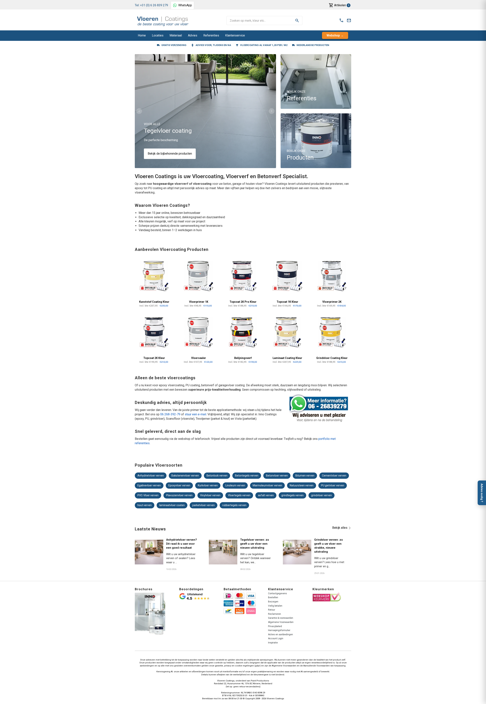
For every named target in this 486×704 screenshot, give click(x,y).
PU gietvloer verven (332, 485)
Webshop (333, 35)
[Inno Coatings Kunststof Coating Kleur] (154, 276)
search (297, 20)
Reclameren (274, 614)
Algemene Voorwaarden (280, 622)
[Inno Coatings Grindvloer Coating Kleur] (331, 332)
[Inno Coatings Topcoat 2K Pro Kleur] (243, 276)
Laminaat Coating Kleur (287, 358)
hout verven (144, 505)
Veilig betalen (275, 605)
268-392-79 (172, 414)
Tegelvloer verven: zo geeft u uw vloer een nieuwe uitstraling (254, 543)
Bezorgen (273, 601)
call (341, 20)
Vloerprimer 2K (332, 301)
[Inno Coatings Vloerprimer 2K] (331, 276)
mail (349, 20)
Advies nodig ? (481, 493)
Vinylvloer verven (210, 495)
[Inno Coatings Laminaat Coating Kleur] (287, 332)
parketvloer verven (203, 505)
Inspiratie (273, 642)
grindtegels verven (292, 495)
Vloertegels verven (239, 495)
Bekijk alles (339, 527)
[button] (139, 111)
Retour (271, 609)
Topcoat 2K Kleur (154, 358)
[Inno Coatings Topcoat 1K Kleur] (287, 276)
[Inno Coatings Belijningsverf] (243, 332)
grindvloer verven (321, 495)
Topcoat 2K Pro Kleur (243, 301)
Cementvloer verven (334, 475)
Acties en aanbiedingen (280, 634)
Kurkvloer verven (208, 485)
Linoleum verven (235, 485)
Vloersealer (198, 358)
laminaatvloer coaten (172, 505)
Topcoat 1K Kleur (287, 301)
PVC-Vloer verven (148, 495)
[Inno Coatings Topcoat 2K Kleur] (154, 332)
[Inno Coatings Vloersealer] (198, 332)
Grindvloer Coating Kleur (332, 358)
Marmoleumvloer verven (267, 485)
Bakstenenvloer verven (185, 475)
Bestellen (273, 597)
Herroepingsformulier (279, 630)
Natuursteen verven (301, 485)
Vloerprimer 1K (198, 301)
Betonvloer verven (277, 475)
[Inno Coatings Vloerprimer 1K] (198, 276)
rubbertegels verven (234, 505)
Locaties (157, 35)
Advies (192, 35)
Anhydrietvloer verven (150, 475)
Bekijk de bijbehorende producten (170, 153)
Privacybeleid (275, 626)
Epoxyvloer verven (179, 485)
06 (162, 414)
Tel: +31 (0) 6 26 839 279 (151, 5)
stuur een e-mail (195, 414)
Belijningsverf (243, 358)
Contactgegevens (277, 593)
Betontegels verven (246, 475)
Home (142, 35)
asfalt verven (266, 495)
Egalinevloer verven (149, 485)
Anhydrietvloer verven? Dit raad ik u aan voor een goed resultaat (181, 543)
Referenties (211, 35)
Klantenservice (235, 35)
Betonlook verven (217, 475)
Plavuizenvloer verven (179, 495)
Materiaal (176, 35)
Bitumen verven (304, 475)
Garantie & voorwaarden (280, 618)
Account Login (275, 638)
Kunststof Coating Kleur (154, 301)
